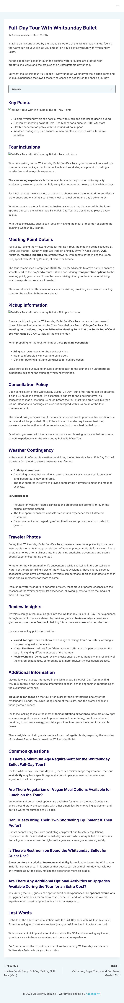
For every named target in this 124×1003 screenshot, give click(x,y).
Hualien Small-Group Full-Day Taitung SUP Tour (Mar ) (29, 971)
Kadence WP (93, 993)
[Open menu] (117, 6)
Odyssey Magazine (20, 35)
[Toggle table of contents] (110, 89)
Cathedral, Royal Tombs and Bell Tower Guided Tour (96, 971)
